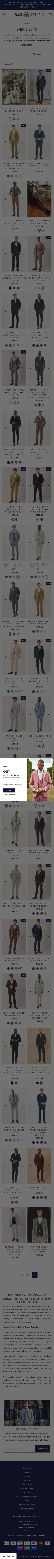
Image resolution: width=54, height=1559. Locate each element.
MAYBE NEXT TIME (9, 795)
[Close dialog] (52, 760)
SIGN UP (9, 790)
